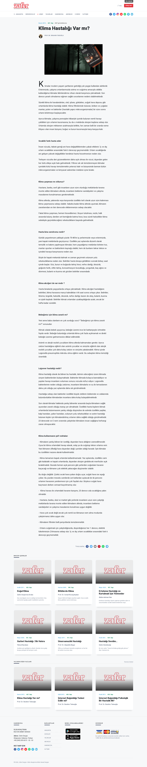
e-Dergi (77, 14)
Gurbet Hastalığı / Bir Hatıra (31, 641)
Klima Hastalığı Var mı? (28, 698)
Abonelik (69, 14)
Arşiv (41, 14)
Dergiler (47, 734)
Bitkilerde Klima (66, 591)
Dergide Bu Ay (30, 14)
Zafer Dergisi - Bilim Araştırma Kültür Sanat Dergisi (34, 762)
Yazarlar (49, 14)
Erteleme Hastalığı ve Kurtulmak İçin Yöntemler (111, 592)
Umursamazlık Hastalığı (69, 641)
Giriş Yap (128, 5)
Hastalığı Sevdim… (108, 641)
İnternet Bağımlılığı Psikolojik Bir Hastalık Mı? (113, 699)
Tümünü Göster (128, 662)
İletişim (85, 14)
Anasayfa (19, 14)
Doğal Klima (23, 591)
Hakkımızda (59, 14)
